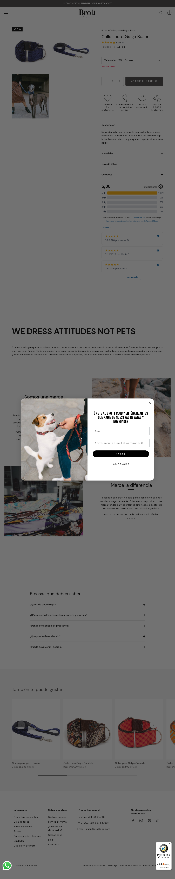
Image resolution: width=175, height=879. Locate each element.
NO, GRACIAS (121, 464)
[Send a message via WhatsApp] (7, 865)
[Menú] (169, 844)
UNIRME (120, 453)
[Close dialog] (149, 402)
